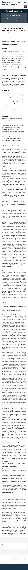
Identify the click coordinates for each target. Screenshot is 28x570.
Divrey (9, 15)
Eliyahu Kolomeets (16, 566)
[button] (25, 6)
